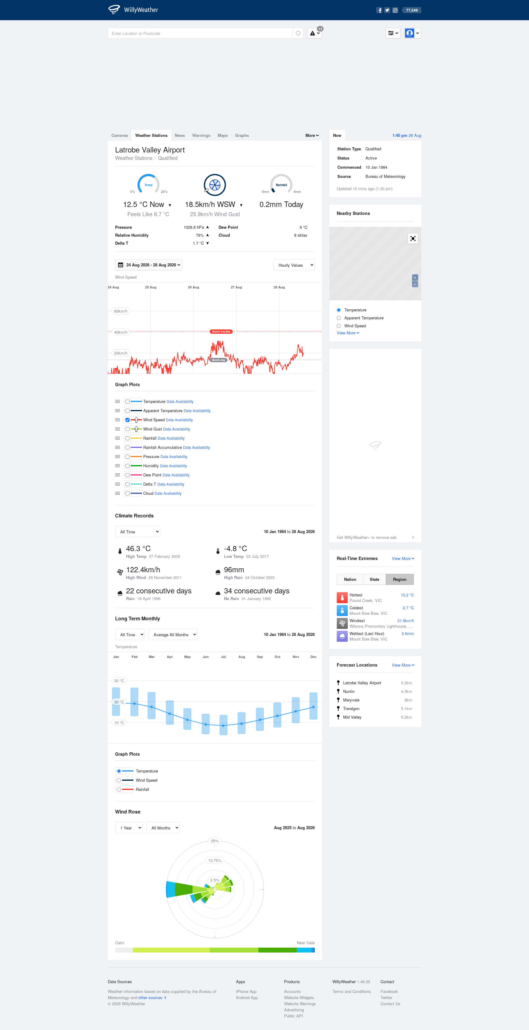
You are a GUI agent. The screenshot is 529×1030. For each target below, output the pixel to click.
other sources (150, 997)
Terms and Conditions (351, 991)
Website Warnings (300, 1003)
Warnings (201, 135)
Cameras (119, 135)
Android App (247, 997)
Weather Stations (151, 135)
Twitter (386, 997)
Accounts (292, 991)
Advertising (294, 1010)
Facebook (389, 991)
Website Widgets (299, 997)
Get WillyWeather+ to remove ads (367, 537)
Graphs (242, 135)
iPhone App (246, 991)
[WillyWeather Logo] (136, 10)
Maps (223, 135)
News (180, 135)
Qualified (168, 157)
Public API (293, 1016)
